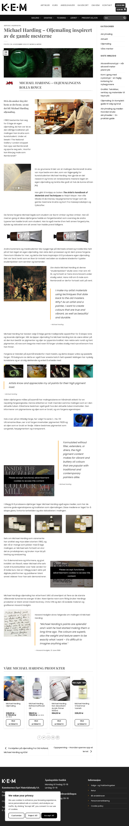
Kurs (55, 5)
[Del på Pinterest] (53, 737)
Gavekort (83, 5)
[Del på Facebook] (39, 737)
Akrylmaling (106, 34)
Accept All (49, 815)
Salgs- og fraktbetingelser (103, 785)
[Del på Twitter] (44, 737)
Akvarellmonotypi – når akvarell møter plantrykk (112, 66)
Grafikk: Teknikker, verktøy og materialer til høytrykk (113, 92)
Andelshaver (68, 5)
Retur (93, 790)
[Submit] (124, 18)
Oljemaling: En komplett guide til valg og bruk (112, 102)
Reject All (32, 815)
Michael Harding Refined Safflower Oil (37, 706)
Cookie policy (97, 806)
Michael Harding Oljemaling (13, 704)
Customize (16, 815)
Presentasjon (90, 17)
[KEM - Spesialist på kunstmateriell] (14, 7)
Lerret (73, 17)
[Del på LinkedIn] (58, 737)
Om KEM (95, 5)
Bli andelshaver (98, 795)
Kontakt (107, 5)
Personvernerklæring (100, 801)
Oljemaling (16, 25)
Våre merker (107, 48)
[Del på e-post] (48, 737)
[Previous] (7, 177)
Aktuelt (7, 25)
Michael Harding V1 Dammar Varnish (82, 706)
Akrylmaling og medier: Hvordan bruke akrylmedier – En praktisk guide (112, 113)
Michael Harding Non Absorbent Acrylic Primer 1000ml (59, 707)
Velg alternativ (13, 722)
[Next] (27, 177)
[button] (120, 5)
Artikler (45, 5)
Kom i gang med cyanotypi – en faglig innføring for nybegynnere (111, 79)
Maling (35, 17)
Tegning (61, 17)
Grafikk (48, 17)
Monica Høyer (35, 44)
